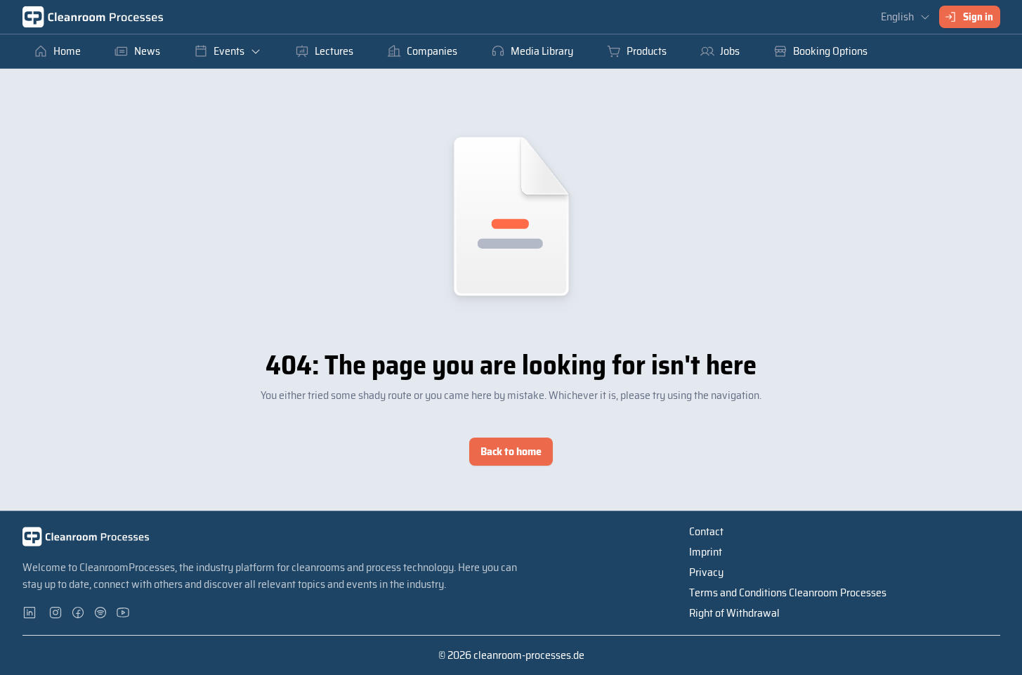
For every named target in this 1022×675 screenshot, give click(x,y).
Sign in (978, 16)
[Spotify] (101, 612)
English (897, 16)
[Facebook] (78, 612)
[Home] (92, 17)
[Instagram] (56, 612)
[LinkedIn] (33, 612)
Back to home (511, 451)
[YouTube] (123, 612)
